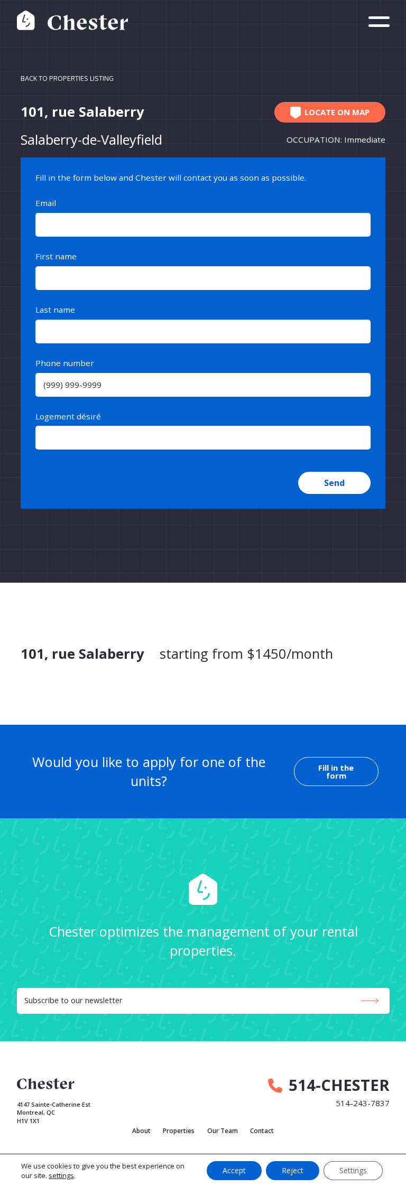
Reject (292, 1170)
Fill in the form (336, 771)
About (141, 1130)
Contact (262, 1130)
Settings (353, 1170)
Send (334, 483)
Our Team (222, 1130)
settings (61, 1175)
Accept (234, 1170)
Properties (179, 1130)
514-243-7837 (363, 1103)
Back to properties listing (67, 78)
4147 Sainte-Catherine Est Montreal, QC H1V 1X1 (53, 1112)
